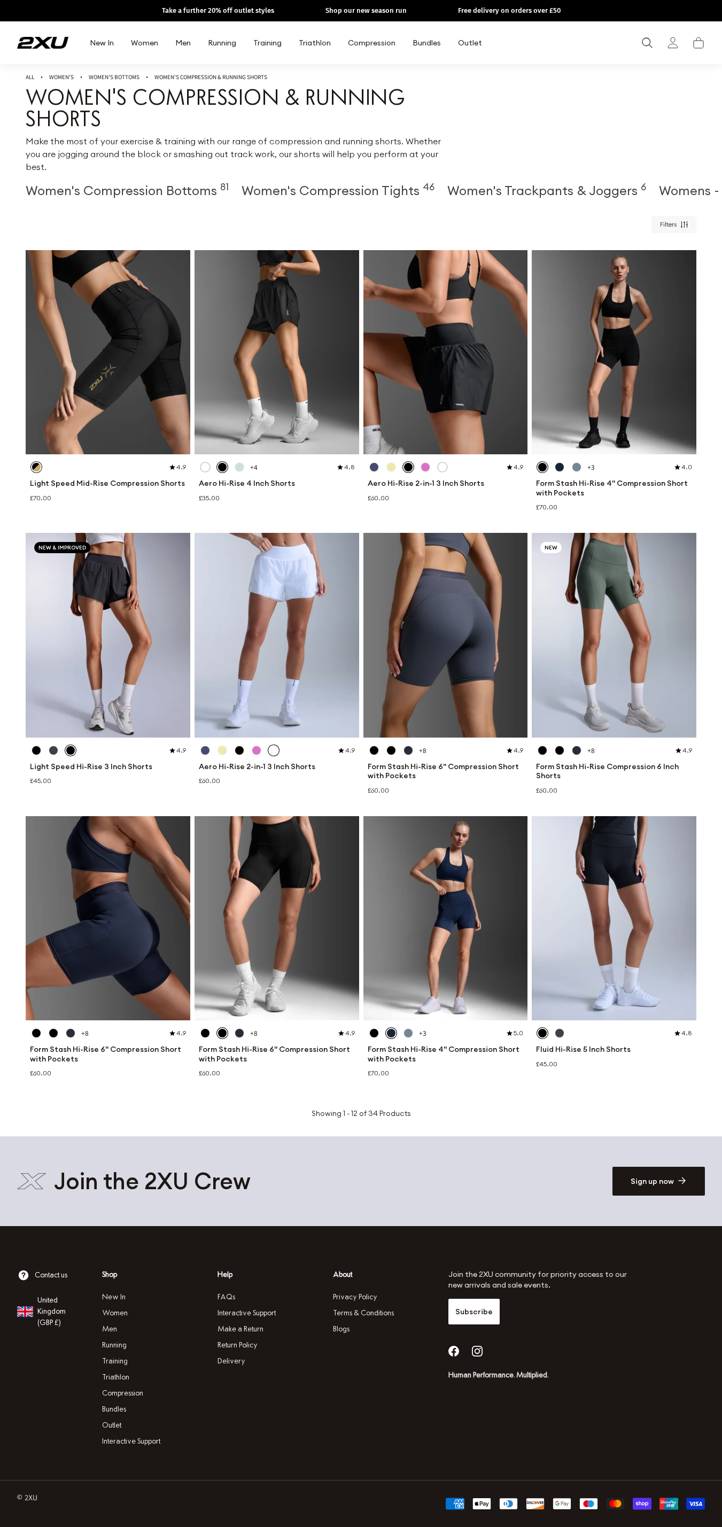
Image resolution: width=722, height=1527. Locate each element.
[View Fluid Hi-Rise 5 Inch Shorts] (614, 918)
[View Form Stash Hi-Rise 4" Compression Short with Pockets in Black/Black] (542, 467)
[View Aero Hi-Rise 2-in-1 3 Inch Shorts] (445, 352)
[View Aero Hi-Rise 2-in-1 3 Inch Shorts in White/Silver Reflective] (442, 467)
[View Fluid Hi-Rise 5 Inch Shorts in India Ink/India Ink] (559, 1033)
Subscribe (474, 1311)
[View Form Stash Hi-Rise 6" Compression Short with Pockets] (445, 635)
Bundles (114, 1409)
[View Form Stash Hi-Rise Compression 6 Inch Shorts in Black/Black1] (559, 750)
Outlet (111, 1425)
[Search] (647, 42)
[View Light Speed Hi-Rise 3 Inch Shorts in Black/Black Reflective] (36, 750)
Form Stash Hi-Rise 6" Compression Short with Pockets (443, 771)
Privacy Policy (355, 1296)
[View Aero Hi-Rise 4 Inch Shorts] (277, 352)
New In (114, 1296)
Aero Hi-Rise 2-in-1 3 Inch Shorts (426, 483)
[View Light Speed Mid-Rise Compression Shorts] (108, 352)
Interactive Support (131, 1441)
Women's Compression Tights (338, 190)
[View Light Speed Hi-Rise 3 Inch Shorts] (108, 635)
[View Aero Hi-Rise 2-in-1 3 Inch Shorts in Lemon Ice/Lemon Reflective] (391, 467)
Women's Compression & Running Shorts (210, 77)
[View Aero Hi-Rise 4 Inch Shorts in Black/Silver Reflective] (222, 467)
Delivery (231, 1361)
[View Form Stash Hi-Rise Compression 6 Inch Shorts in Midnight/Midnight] (576, 750)
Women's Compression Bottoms (127, 190)
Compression (122, 1393)
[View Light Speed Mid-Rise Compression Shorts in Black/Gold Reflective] (36, 467)
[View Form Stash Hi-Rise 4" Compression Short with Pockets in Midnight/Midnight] (559, 467)
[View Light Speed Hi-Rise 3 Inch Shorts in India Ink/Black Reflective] (53, 750)
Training (115, 1361)
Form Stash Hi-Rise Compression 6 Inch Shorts (607, 771)
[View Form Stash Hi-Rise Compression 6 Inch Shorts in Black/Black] (542, 750)
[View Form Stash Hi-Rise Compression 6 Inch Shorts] (614, 635)
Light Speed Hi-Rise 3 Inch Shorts (91, 766)
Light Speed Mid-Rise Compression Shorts (107, 483)
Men (109, 1329)
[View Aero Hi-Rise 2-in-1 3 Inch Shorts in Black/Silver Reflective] (408, 467)
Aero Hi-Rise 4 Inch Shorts (247, 483)
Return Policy (238, 1345)
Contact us (51, 1275)
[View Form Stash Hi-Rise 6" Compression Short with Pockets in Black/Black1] (391, 750)
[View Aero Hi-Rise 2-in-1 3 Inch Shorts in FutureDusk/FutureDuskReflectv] (374, 467)
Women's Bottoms (114, 77)
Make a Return (240, 1329)
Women (115, 1312)
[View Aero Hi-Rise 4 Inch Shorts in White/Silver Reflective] (205, 467)
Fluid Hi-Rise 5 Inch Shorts (583, 1049)
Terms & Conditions (363, 1312)
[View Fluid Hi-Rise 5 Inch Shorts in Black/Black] (542, 1033)
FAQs (226, 1296)
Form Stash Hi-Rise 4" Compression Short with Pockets (612, 488)
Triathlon (115, 1377)
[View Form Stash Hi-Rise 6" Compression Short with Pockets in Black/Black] (374, 750)
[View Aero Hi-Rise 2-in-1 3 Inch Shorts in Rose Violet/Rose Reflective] (425, 467)
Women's (61, 77)
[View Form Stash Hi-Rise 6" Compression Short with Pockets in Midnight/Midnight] (408, 750)
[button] (698, 42)
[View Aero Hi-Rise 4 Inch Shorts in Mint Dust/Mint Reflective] (239, 467)
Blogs (341, 1329)
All (30, 77)
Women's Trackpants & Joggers (546, 190)
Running (114, 1345)
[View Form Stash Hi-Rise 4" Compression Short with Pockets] (614, 352)
